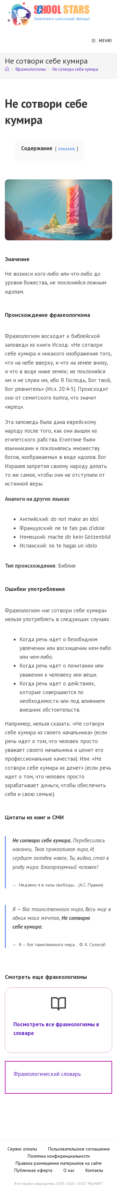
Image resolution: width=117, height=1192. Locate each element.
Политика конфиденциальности (59, 1156)
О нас (68, 1170)
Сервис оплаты (22, 1149)
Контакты (94, 1170)
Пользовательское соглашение (79, 1149)
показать (66, 148)
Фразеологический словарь (47, 1074)
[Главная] (7, 69)
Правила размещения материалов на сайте (59, 1163)
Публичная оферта (33, 1170)
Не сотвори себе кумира (75, 69)
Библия (66, 565)
